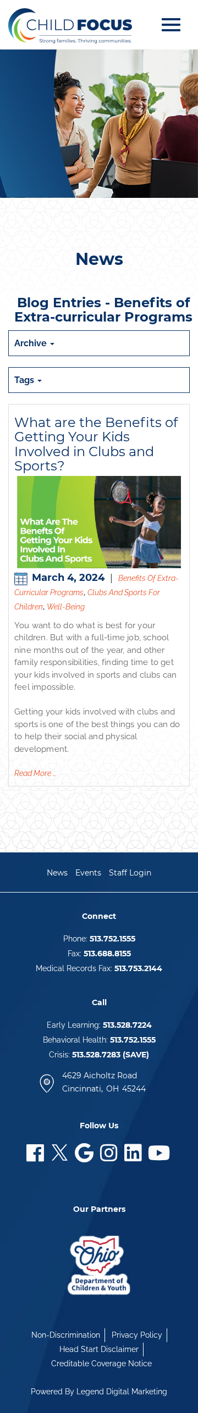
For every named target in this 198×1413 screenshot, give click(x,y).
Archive (31, 343)
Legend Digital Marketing (121, 1391)
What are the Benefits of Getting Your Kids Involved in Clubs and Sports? (96, 444)
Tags (25, 380)
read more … (35, 773)
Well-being (66, 606)
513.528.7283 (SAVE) (110, 1055)
